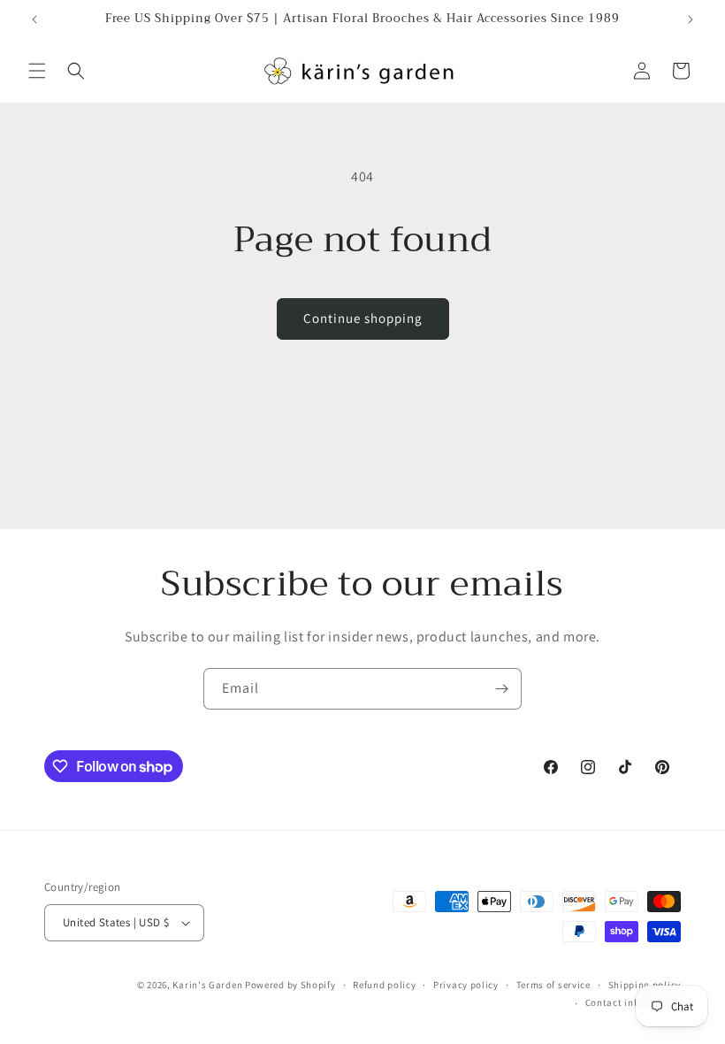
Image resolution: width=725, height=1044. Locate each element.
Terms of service (553, 985)
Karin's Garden (207, 985)
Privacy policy (466, 985)
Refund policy (384, 985)
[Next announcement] (690, 19)
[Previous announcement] (34, 19)
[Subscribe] (501, 689)
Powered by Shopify (290, 985)
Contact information (633, 1002)
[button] (37, 70)
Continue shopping (363, 318)
